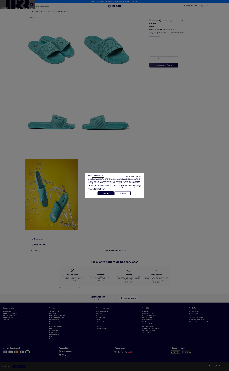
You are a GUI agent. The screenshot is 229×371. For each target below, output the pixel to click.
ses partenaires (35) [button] (98, 178)
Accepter (106, 193)
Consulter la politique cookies (96, 189)
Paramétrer (122, 193)
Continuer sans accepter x (95, 175)
